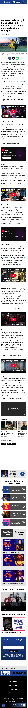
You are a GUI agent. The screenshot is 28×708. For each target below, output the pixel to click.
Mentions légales (19, 698)
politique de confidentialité (7, 657)
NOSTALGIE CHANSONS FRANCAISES (12, 473)
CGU (9, 699)
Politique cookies (15, 699)
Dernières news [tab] (7, 533)
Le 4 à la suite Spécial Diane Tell (10, 568)
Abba (6, 333)
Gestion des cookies (13, 702)
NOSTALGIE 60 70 (15, 505)
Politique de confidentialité (10, 701)
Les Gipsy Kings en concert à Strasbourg (11, 632)
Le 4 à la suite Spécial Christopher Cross (13, 583)
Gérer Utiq (20, 701)
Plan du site (6, 698)
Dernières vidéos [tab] (19, 533)
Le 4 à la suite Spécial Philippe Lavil (11, 552)
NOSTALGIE (14, 489)
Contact (12, 698)
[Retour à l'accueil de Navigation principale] (7, 2)
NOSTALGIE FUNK (16, 513)
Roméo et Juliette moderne (18, 81)
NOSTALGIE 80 (15, 522)
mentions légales (19, 656)
